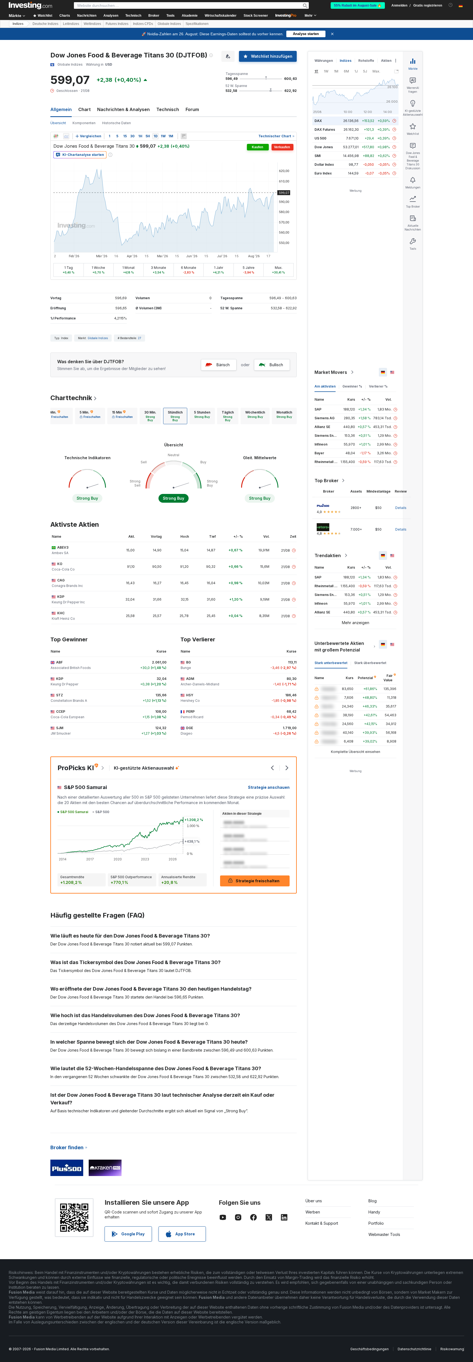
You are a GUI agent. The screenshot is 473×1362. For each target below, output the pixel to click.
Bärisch (223, 364)
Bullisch (276, 364)
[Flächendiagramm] (66, 136)
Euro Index (323, 173)
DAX (318, 121)
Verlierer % (378, 386)
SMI (318, 156)
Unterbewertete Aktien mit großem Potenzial (339, 647)
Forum (192, 109)
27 (139, 338)
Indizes (18, 24)
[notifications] (451, 5)
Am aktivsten (325, 386)
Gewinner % (352, 386)
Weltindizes (92, 24)
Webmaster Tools (384, 1234)
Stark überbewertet (370, 663)
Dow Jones (324, 147)
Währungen (324, 61)
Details (400, 508)
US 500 (320, 138)
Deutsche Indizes (45, 24)
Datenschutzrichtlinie (414, 1349)
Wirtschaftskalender (220, 16)
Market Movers (331, 372)
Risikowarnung (452, 1349)
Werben (312, 1212)
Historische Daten (116, 123)
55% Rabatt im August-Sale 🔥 (358, 5)
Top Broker (327, 480)
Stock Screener (256, 16)
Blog (372, 1200)
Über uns (313, 1200)
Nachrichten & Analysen (123, 109)
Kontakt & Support (321, 1223)
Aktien (386, 61)
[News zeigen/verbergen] (184, 136)
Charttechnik (71, 398)
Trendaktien (328, 555)
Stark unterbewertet (331, 663)
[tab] (58, 416)
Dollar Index (324, 164)
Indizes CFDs (143, 24)
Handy (374, 1212)
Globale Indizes (169, 24)
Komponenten (84, 123)
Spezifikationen (197, 24)
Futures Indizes (117, 24)
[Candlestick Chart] (56, 136)
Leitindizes (71, 24)
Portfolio (376, 1223)
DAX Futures (325, 129)
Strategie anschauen (269, 787)
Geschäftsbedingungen (369, 1349)
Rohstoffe (366, 61)
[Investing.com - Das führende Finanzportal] (30, 5)
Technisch (167, 109)
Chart (84, 109)
